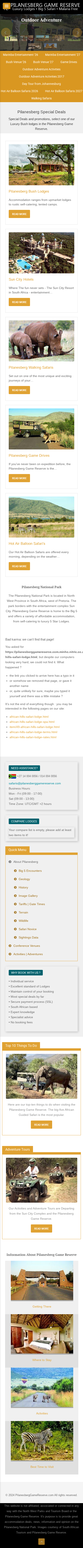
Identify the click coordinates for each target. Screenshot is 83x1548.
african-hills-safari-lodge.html (29, 716)
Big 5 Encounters (30, 870)
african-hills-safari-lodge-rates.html (33, 737)
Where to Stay (42, 1360)
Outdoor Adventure (41, 20)
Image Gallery (28, 895)
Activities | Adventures (28, 954)
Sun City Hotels (21, 279)
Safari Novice (28, 929)
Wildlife (23, 920)
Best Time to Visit (42, 1466)
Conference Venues (26, 945)
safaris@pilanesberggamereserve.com (35, 783)
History (23, 887)
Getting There (42, 1306)
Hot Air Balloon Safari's (27, 544)
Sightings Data (28, 937)
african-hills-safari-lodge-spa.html (32, 721)
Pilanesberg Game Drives (29, 456)
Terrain (23, 912)
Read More (41, 1124)
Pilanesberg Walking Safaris (31, 367)
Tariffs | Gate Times (32, 904)
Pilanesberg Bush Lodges (29, 191)
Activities (42, 1413)
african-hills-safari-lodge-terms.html (33, 732)
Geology (24, 879)
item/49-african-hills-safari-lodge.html (35, 727)
